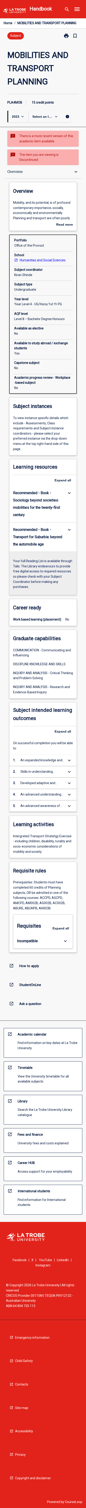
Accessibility (24, 1431)
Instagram (43, 1265)
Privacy (20, 1454)
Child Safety (24, 1361)
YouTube (45, 1260)
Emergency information (32, 1337)
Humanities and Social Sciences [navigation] (43, 260)
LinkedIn (63, 1260)
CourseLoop (73, 1502)
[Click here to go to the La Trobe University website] (14, 11)
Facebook (20, 1260)
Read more (64, 225)
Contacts (21, 1384)
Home (8, 23)
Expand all (63, 480)
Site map (21, 1408)
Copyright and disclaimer (33, 1478)
